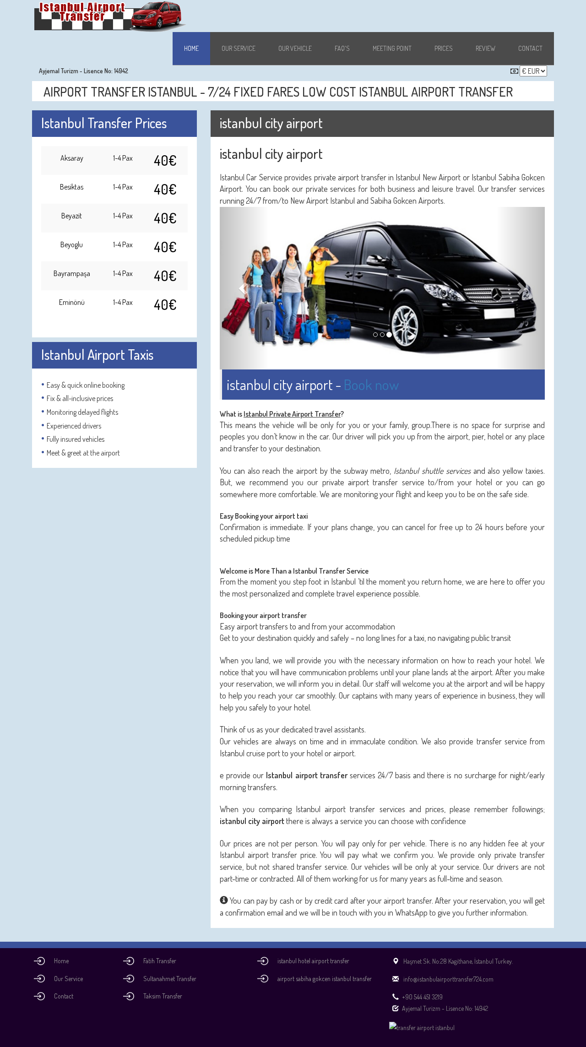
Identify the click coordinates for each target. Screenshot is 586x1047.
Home (191, 48)
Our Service (238, 48)
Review (485, 48)
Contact (530, 48)
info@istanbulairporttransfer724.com (448, 979)
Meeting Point (392, 48)
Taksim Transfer (162, 996)
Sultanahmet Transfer (169, 978)
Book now (371, 384)
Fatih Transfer (159, 961)
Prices (443, 48)
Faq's (342, 48)
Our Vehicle (295, 48)
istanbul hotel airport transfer (313, 961)
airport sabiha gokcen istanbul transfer (324, 978)
